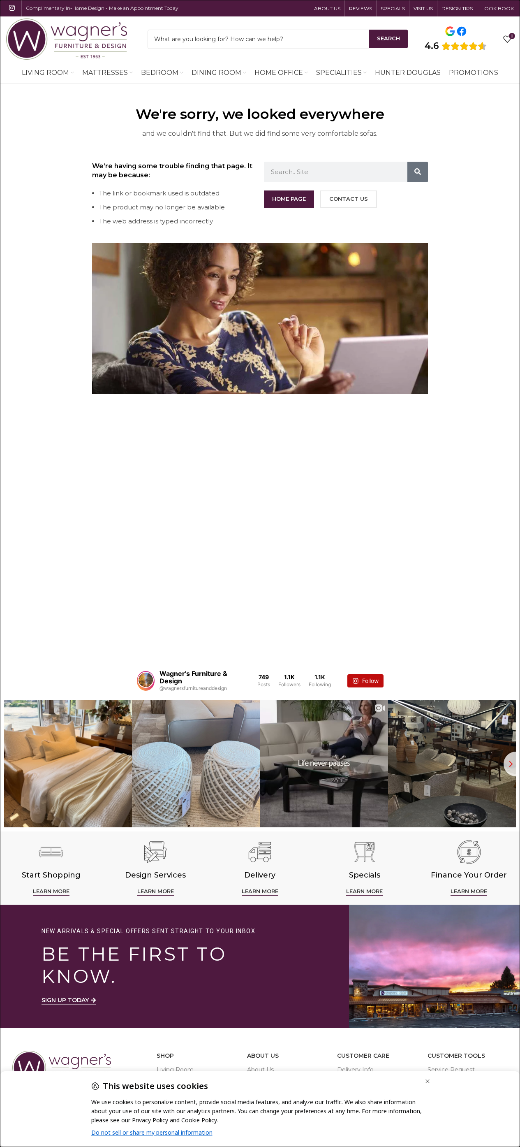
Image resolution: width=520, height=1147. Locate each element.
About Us (263, 1055)
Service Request (451, 1069)
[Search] (417, 172)
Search (388, 38)
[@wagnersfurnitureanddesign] (146, 681)
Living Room (175, 1069)
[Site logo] (66, 38)
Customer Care (363, 1055)
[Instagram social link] (11, 8)
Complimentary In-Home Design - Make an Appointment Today (102, 8)
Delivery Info (355, 1069)
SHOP (165, 1055)
